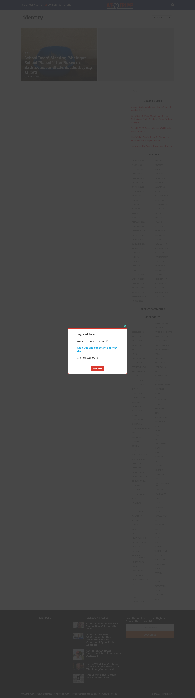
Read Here (97, 368)
